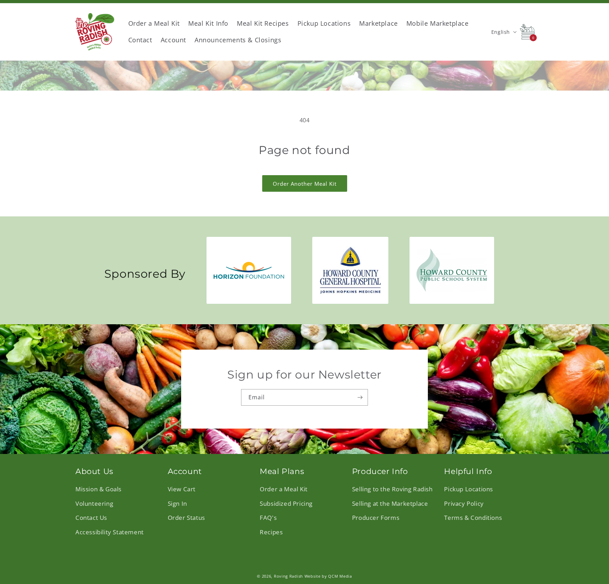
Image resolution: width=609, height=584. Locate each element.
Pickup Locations (468, 489)
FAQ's (268, 517)
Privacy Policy (464, 503)
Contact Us (91, 517)
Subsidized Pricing (286, 503)
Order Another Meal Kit (305, 183)
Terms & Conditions (473, 517)
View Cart (182, 489)
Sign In (177, 503)
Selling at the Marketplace (390, 503)
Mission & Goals (98, 489)
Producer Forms (375, 517)
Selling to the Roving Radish (392, 489)
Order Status (186, 517)
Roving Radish (288, 576)
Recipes (271, 532)
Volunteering (94, 503)
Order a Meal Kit (284, 489)
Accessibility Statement (109, 532)
